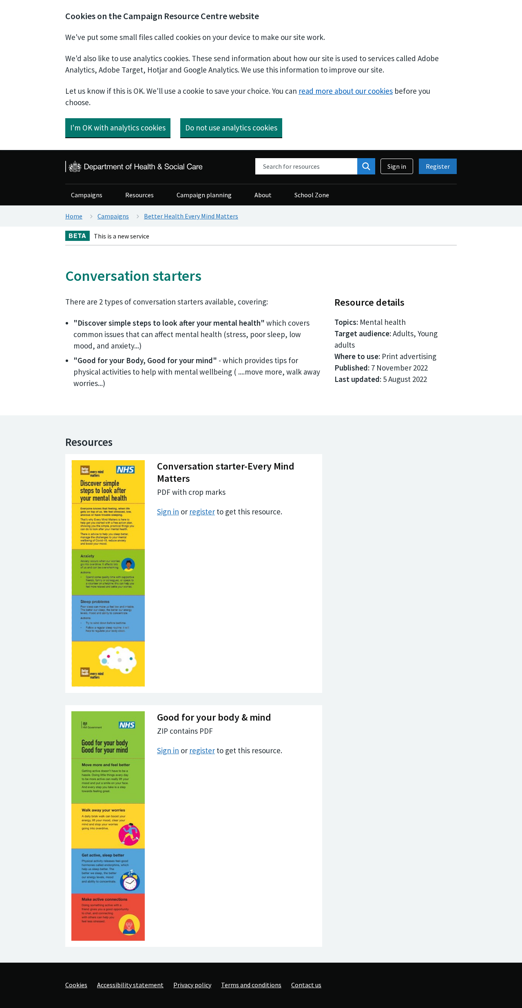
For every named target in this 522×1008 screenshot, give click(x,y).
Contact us (306, 985)
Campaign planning (204, 195)
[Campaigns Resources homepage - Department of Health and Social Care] (134, 166)
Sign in (396, 166)
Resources (139, 195)
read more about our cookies (346, 91)
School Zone (311, 195)
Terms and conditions (251, 985)
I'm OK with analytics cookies (118, 127)
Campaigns (86, 195)
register (202, 511)
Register (438, 166)
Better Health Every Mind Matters (191, 216)
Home (73, 216)
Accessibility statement (130, 985)
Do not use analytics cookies (231, 127)
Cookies (76, 985)
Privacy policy (192, 985)
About (263, 195)
